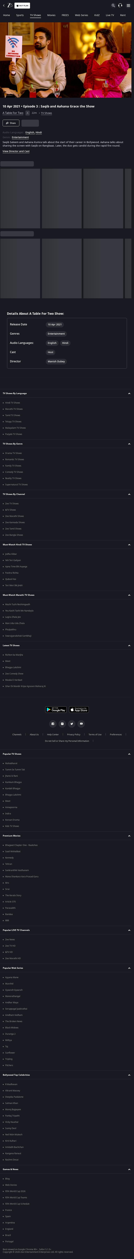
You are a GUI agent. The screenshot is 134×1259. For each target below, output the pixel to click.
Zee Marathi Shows (14, 516)
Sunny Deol (10, 1128)
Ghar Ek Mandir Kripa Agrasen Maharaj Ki (25, 686)
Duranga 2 (10, 1034)
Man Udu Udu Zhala (15, 623)
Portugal (9, 1241)
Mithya (8, 1040)
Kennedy (9, 857)
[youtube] (80, 724)
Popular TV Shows (12, 754)
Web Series (81, 15)
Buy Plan (23, 5)
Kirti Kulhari (10, 1140)
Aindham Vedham (14, 1015)
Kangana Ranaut (13, 1153)
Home (6, 15)
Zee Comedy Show (14, 673)
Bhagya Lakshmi (13, 667)
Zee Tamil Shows (13, 528)
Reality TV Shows (13, 478)
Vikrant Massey (12, 1090)
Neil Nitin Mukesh (13, 1134)
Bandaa (9, 914)
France (8, 1210)
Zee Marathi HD (13, 958)
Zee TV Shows (12, 503)
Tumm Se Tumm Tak (15, 769)
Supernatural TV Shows (16, 484)
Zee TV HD (10, 945)
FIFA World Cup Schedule (17, 1203)
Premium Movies (11, 836)
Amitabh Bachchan (14, 1147)
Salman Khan (11, 1103)
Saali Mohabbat (12, 851)
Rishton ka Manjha (14, 654)
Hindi (39, 131)
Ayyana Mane (11, 977)
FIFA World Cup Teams (16, 1197)
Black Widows (11, 1027)
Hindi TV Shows (12, 402)
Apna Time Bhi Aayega (16, 566)
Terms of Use (93, 734)
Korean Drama (12, 819)
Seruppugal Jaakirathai (16, 1008)
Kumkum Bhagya (13, 782)
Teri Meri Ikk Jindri (14, 585)
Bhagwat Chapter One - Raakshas (21, 845)
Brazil (8, 1235)
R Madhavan (11, 1084)
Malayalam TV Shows (15, 427)
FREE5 (65, 15)
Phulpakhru (10, 629)
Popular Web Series (13, 968)
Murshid (9, 983)
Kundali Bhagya (12, 788)
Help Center (51, 734)
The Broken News (13, 1021)
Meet (7, 661)
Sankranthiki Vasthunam (17, 870)
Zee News (10, 939)
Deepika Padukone (14, 1097)
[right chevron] (4, 197)
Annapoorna (11, 807)
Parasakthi (10, 908)
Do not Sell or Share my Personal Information (66, 741)
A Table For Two (13, 112)
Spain (8, 1216)
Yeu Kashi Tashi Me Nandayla (19, 610)
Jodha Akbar (11, 554)
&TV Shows (10, 509)
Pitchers (9, 1065)
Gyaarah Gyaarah (14, 990)
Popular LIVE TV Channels (16, 930)
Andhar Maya (11, 1002)
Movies (51, 15)
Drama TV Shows (13, 453)
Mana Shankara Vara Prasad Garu (21, 876)
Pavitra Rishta (11, 572)
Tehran (8, 864)
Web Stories (11, 1185)
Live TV (110, 15)
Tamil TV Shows (12, 415)
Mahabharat (11, 763)
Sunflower (10, 1052)
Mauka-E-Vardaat (13, 680)
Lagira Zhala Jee (13, 617)
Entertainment (20, 136)
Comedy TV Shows (14, 472)
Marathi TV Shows (14, 409)
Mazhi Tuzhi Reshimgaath (17, 604)
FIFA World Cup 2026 (15, 1191)
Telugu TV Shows (13, 421)
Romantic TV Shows (14, 459)
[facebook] (51, 724)
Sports (20, 15)
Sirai (7, 889)
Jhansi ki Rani (11, 776)
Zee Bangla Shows (14, 535)
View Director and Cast (16, 150)
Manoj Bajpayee (13, 1109)
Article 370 (10, 901)
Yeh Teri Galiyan (13, 560)
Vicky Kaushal (11, 1122)
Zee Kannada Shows (15, 522)
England (9, 1229)
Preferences (114, 734)
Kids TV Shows (12, 826)
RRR (7, 920)
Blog (7, 1178)
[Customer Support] (120, 6)
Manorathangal (12, 996)
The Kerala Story (13, 895)
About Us (32, 734)
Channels (15, 734)
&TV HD (9, 952)
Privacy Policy (72, 734)
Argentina (10, 1222)
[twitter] (70, 724)
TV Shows (35, 15)
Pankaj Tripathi (12, 1115)
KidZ (97, 15)
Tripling (8, 1059)
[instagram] (61, 724)
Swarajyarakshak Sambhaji (18, 635)
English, (30, 131)
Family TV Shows (13, 465)
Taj (6, 1046)
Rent (123, 15)
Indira (8, 813)
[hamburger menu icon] (128, 5)
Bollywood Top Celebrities (16, 1075)
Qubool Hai (10, 579)
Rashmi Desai (11, 1159)
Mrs (7, 882)
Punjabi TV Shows (13, 434)
